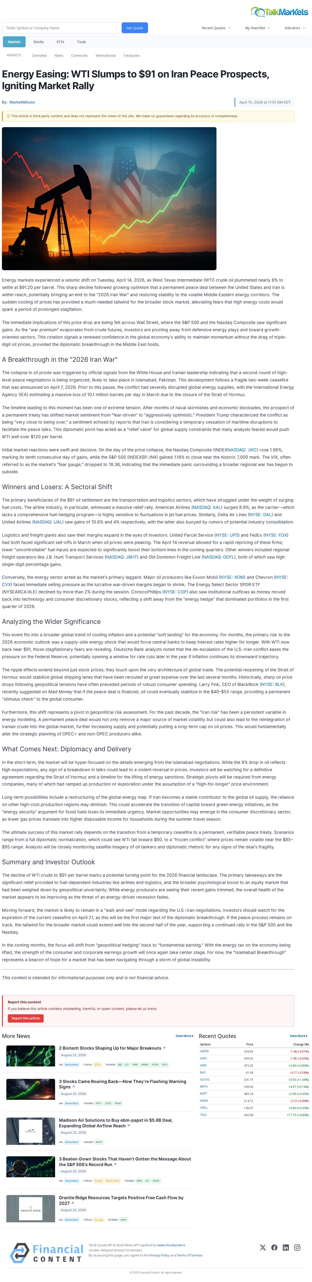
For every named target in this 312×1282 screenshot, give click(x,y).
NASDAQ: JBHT (121, 557)
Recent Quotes (213, 28)
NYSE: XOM (232, 577)
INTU (98, 1103)
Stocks (38, 41)
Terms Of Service (189, 1255)
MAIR (99, 1142)
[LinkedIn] (286, 1253)
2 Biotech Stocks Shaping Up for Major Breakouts (112, 1048)
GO (147, 1180)
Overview (39, 55)
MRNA (144, 1064)
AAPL (203, 1058)
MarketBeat (71, 1064)
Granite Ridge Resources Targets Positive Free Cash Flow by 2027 (121, 1200)
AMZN (204, 1051)
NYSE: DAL (260, 514)
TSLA (203, 1115)
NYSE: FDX (276, 535)
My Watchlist (255, 28)
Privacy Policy (159, 1255)
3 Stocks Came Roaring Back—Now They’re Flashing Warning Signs (122, 1084)
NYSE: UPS (227, 535)
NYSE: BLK (272, 684)
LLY (127, 1064)
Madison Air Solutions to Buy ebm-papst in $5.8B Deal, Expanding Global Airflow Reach (116, 1123)
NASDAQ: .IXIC (242, 449)
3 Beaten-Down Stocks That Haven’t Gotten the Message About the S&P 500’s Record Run (125, 1161)
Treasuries (131, 55)
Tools (81, 41)
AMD (203, 1065)
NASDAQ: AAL (207, 507)
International (106, 55)
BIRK (139, 1180)
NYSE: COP (175, 591)
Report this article (26, 1018)
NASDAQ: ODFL (218, 557)
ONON (156, 1180)
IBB (120, 1064)
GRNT (123, 1219)
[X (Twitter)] (263, 1253)
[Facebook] (274, 1253)
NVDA (204, 1101)
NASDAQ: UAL (48, 521)
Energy (99, 1219)
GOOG (204, 1079)
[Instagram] (297, 1253)
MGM (118, 1103)
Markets (14, 41)
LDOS (108, 1103)
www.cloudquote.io (171, 1245)
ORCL (204, 1108)
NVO (164, 1064)
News (58, 55)
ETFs (60, 41)
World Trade (112, 1180)
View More (183, 1036)
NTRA (155, 1064)
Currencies (79, 55)
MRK (135, 1064)
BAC (203, 1072)
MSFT (203, 1094)
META (204, 1086)
